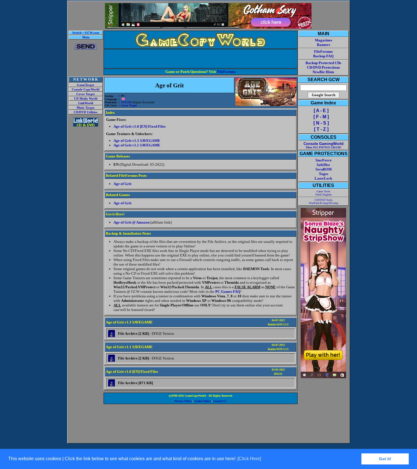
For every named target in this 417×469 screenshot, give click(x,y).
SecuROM (323, 169)
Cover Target (85, 94)
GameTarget (85, 85)
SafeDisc (323, 165)
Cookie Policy (202, 401)
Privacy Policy (183, 401)
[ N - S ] (321, 123)
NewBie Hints (323, 72)
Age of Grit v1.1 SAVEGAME (136, 145)
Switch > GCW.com (85, 32)
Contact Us (219, 401)
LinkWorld (85, 103)
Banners (323, 45)
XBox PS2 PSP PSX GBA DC (324, 147)
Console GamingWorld (324, 144)
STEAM (126, 102)
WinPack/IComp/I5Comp (323, 203)
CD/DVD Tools (323, 199)
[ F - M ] (321, 116)
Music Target (85, 107)
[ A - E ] (321, 110)
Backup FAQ (323, 56)
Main (85, 37)
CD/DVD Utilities (85, 112)
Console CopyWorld (85, 89)
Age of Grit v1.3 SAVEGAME (136, 140)
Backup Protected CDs (323, 63)
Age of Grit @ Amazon (131, 222)
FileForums (226, 72)
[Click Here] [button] (249, 458)
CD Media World (85, 98)
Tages (323, 174)
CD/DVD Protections (323, 67)
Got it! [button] (385, 459)
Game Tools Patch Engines (323, 193)
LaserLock (323, 178)
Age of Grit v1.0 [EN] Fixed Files (139, 126)
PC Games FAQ (227, 291)
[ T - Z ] (321, 129)
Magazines (323, 40)
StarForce (323, 160)
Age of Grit (122, 184)
